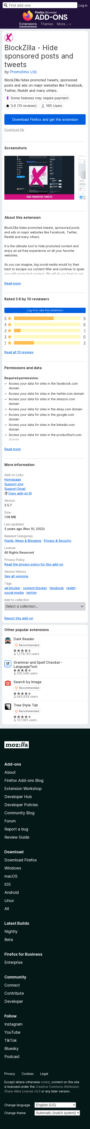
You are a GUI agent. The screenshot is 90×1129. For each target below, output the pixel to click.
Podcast (12, 1056)
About (10, 772)
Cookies (28, 1074)
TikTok (10, 1040)
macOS (10, 876)
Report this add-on (18, 618)
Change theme (15, 1113)
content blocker (35, 588)
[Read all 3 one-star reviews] (47, 343)
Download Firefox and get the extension (45, 119)
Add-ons (12, 764)
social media (14, 592)
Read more (12, 283)
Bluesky (11, 1048)
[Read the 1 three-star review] (47, 330)
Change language (17, 1105)
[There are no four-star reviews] (47, 324)
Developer (13, 1001)
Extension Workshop (23, 788)
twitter (31, 592)
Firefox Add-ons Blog (23, 780)
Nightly (10, 931)
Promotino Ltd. (23, 71)
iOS (7, 884)
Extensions (28, 24)
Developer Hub (18, 796)
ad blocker (12, 588)
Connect (12, 985)
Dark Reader (24, 639)
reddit (71, 588)
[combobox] (40, 5)
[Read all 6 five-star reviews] (47, 318)
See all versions (16, 576)
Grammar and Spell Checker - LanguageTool (38, 664)
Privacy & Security (57, 540)
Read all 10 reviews (18, 352)
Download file (14, 130)
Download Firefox (20, 860)
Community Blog (19, 813)
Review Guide (16, 837)
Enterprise (13, 962)
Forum (10, 821)
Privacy (9, 1074)
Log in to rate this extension (45, 310)
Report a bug (16, 829)
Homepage (12, 479)
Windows (12, 868)
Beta (8, 939)
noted (45, 1082)
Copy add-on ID (20, 493)
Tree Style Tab (26, 705)
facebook (57, 588)
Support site (13, 484)
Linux (9, 900)
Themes (46, 24)
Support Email (15, 489)
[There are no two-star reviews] (47, 336)
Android (11, 892)
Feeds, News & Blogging (22, 540)
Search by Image (28, 682)
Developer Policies (21, 804)
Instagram (13, 1024)
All (6, 908)
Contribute (14, 993)
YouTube (12, 1032)
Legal (44, 1074)
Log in (83, 5)
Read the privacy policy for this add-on (33, 564)
